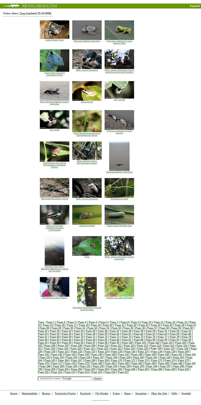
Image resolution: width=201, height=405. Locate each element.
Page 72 (102, 336)
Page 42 (54, 331)
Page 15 (48, 325)
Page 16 (60, 325)
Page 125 (142, 348)
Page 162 (165, 357)
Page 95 (66, 342)
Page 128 (182, 348)
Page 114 (155, 345)
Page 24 (155, 325)
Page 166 (63, 360)
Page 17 (72, 325)
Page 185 (163, 363)
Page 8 (125, 322)
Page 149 (150, 354)
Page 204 (103, 369)
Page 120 (75, 348)
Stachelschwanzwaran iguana (54, 199)
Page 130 (49, 351)
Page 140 (183, 351)
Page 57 (78, 334)
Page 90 (162, 339)
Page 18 (84, 325)
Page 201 (63, 369)
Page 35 (128, 328)
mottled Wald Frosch (54, 40)
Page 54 (43, 334)
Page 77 (162, 336)
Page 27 (191, 325)
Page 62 (138, 334)
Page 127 (169, 348)
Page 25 (167, 325)
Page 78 (174, 336)
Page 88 (138, 339)
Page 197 (165, 366)
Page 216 (109, 372)
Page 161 (151, 357)
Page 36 (140, 328)
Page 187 (190, 363)
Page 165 (49, 360)
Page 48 (126, 331)
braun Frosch (87, 102)
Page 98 (102, 342)
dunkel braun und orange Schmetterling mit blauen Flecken (54, 165)
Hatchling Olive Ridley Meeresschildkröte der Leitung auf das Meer (54, 268)
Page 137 (143, 351)
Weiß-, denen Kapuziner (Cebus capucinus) (119, 258)
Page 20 (107, 325)
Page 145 (96, 354)
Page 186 (176, 363)
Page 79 (186, 336)
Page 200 (49, 369)
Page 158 (111, 357)
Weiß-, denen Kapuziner (87, 70)
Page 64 (162, 334)
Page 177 (56, 363)
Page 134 (103, 351)
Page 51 (162, 331)
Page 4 (82, 322)
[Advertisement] (155, 9)
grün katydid (119, 100)
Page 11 (158, 322)
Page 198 (178, 366)
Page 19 (95, 325)
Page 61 (126, 334)
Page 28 (44, 328)
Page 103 (167, 342)
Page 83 (78, 339)
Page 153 (44, 357)
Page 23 (143, 325)
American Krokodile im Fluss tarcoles (119, 132)
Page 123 (116, 348)
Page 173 (156, 360)
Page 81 (54, 339)
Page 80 (43, 339)
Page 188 (44, 366)
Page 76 (150, 336)
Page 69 (66, 336)
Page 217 (123, 372)
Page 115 (168, 345)
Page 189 (58, 366)
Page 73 (114, 336)
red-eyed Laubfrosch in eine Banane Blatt (119, 42)
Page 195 (138, 366)
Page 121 (89, 348)
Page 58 (90, 334)
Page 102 (153, 342)
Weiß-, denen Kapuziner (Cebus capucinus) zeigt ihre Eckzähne (119, 71)
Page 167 (76, 360)
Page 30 (68, 328)
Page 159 (125, 357)
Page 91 (174, 339)
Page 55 (54, 334)
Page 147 (123, 354)
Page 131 (63, 351)
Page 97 (90, 342)
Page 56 (66, 334)
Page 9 (135, 322)
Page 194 (125, 366)
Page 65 (174, 334)
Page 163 (178, 357)
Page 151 (176, 354)
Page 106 (49, 345)
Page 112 (129, 345)
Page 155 (71, 357)
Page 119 (62, 348)
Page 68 (54, 336)
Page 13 (182, 322)
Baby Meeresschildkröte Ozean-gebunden (54, 103)
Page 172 (143, 360)
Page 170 (116, 360)
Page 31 (80, 328)
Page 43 (66, 331)
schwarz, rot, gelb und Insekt (119, 298)
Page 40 (188, 328)
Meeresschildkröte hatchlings (87, 41)
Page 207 (143, 369)
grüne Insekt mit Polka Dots (119, 226)
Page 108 (76, 345)
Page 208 (156, 369)
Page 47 (114, 331)
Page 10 (146, 322)
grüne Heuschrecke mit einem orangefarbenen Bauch (87, 134)
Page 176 (43, 363)
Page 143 (70, 354)
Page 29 (56, 328)
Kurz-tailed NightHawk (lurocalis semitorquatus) (87, 308)
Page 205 (116, 369)
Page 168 (89, 360)
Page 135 (116, 351)
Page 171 (129, 360)
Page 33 (104, 328)
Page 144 (83, 354)
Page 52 (174, 331)
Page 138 (156, 351)
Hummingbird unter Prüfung (54, 298)
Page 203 (89, 369)
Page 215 (96, 372)
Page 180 (96, 363)
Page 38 (164, 328)
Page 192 (98, 366)
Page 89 (150, 339)
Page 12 (170, 322)
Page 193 (111, 366)
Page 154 (58, 357)
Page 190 (71, 366)
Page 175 (183, 360)
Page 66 (186, 334)
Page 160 (138, 357)
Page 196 (151, 366)
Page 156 (84, 357)
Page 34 (116, 328)
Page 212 (56, 372)
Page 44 (78, 331)
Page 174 (169, 360)
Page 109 (89, 345)
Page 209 (169, 369)
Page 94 (54, 342)
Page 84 (90, 339)
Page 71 (90, 336)
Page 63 (150, 334)
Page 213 (69, 372)
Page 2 (61, 322)
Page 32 (92, 328)
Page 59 (102, 334)
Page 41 (43, 331)
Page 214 (83, 372)
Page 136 (129, 351)
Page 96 (78, 342)
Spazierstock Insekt (119, 199)
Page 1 (50, 322)
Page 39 (176, 328)
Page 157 (98, 357)
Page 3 (72, 322)
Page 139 (169, 351)
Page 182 (123, 363)
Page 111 (116, 345)
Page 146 (110, 354)
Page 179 (83, 363)
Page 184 (150, 363)
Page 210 (183, 369)
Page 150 (163, 354)
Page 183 (136, 363)
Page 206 (129, 369)
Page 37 (152, 328)
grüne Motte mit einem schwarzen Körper (55, 74)
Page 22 (131, 325)
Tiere (22, 13)
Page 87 (126, 339)
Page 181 (110, 363)
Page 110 (103, 345)
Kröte (87, 257)
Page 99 (114, 342)
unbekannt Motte (87, 226)
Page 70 (78, 336)
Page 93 (43, 342)
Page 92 (186, 339)
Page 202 (76, 369)
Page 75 (138, 336)
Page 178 (70, 363)
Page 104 (180, 342)
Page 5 (93, 322)
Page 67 (43, 336)
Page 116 (181, 345)
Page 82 (66, 339)
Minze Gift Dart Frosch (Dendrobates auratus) (87, 162)
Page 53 (186, 331)
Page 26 (179, 325)
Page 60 (114, 334)
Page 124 (129, 348)
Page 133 (89, 351)
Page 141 (43, 354)
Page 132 (76, 351)
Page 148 (136, 354)
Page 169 (103, 360)
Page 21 (119, 325)
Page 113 (142, 345)
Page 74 (126, 336)
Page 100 (127, 342)
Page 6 (103, 322)
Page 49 (138, 331)
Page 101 (140, 342)
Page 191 (84, 366)
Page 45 (90, 331)
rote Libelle (55, 130)
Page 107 (63, 345)
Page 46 (102, 331)
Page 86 (114, 339)
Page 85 (102, 339)
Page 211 (43, 372)
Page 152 (190, 354)
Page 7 (114, 322)
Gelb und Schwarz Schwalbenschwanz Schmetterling (55, 228)
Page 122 (102, 348)
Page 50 (150, 331)
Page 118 (49, 348)
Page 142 (56, 354)
